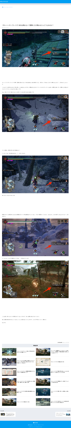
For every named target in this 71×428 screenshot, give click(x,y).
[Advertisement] (35, 16)
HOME (36, 422)
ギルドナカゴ (4, 1)
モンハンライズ (66, 342)
